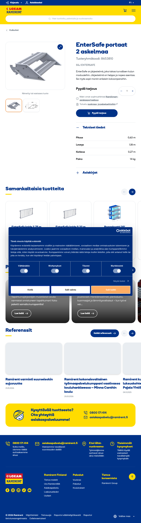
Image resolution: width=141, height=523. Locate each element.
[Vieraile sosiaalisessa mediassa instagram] (13, 490)
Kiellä (30, 290)
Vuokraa (77, 480)
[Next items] (132, 192)
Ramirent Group (109, 483)
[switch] (55, 271)
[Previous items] (124, 192)
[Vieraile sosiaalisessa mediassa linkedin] (18, 490)
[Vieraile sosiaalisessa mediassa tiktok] (24, 490)
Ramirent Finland (55, 475)
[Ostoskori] (125, 10)
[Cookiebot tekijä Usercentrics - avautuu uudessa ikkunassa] (118, 231)
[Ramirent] (14, 10)
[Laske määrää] (121, 91)
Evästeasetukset (38, 518)
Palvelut (78, 475)
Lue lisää (37, 301)
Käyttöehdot (32, 515)
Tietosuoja (46, 515)
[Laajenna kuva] (60, 47)
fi (130, 3)
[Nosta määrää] (132, 91)
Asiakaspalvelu (51, 488)
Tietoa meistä (51, 480)
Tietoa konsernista (109, 477)
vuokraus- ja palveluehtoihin (102, 104)
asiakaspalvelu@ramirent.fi (109, 417)
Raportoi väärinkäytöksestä (67, 515)
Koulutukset (79, 488)
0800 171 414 (98, 413)
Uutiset (47, 496)
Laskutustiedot (51, 492)
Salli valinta (70, 290)
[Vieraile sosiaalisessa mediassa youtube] (29, 490)
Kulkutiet (14, 30)
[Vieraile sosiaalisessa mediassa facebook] (7, 490)
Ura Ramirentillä (52, 484)
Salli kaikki (111, 290)
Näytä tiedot (119, 281)
